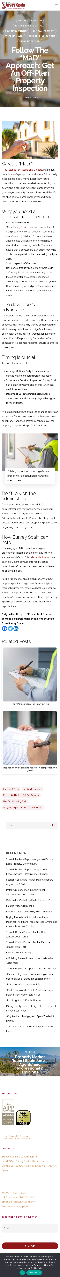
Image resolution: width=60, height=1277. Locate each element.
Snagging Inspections (42, 36)
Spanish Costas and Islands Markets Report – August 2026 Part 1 (30, 882)
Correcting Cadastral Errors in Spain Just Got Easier (30, 1029)
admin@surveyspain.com (22, 1201)
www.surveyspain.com (20, 1206)
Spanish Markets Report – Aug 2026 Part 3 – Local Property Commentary (29, 861)
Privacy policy (34, 1272)
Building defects (11, 789)
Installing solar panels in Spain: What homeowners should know (25, 892)
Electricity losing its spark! (20, 906)
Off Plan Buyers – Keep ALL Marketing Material (31, 968)
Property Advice (14, 36)
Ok (22, 1272)
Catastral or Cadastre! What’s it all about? (28, 900)
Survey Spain (20, 227)
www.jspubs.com (23, 1138)
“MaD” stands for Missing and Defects (22, 169)
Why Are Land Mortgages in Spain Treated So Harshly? (30, 1018)
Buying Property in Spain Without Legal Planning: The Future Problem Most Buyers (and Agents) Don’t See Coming (31, 922)
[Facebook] (4, 628)
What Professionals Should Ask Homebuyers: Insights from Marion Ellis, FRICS (30, 992)
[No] (56, 1264)
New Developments (16, 31)
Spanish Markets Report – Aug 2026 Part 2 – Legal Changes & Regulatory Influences (29, 871)
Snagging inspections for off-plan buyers (23, 807)
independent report (40, 557)
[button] (56, 5)
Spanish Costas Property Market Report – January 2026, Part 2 (28, 934)
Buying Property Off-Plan (30, 26)
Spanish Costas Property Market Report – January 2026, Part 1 (28, 944)
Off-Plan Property (44, 31)
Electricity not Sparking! (18, 952)
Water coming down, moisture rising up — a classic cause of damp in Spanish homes (29, 976)
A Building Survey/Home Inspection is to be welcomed (29, 960)
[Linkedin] (15, 628)
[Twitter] (10, 628)
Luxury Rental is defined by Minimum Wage (29, 911)
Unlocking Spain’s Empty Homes (23, 1000)
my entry (11, 1138)
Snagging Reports (30, 41)
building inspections (32, 789)
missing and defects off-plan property (21, 795)
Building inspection (30, 21)
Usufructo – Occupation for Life (23, 984)
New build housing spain (15, 801)
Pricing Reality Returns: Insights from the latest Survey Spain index (31, 1008)
